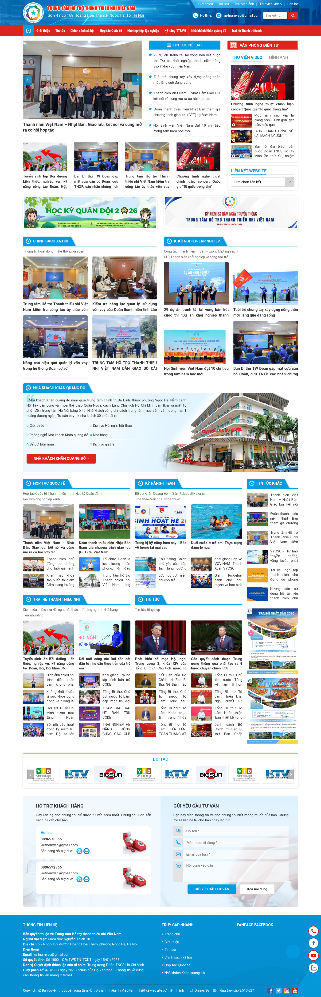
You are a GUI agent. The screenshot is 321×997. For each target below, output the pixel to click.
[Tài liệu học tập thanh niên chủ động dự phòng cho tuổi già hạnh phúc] (257, 575)
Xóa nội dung (257, 889)
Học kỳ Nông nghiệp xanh (41, 499)
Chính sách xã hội (82, 30)
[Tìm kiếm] (293, 15)
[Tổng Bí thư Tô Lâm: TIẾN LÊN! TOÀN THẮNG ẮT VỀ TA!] (145, 730)
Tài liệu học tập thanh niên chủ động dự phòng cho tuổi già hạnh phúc (284, 579)
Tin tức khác (269, 483)
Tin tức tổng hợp (147, 610)
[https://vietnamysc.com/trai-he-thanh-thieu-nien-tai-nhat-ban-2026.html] (272, 641)
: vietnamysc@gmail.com (46, 954)
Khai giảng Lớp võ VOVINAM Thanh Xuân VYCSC (228, 563)
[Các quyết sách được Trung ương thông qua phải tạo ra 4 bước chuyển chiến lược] (216, 637)
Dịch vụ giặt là (103, 444)
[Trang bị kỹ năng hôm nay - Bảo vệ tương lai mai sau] (160, 521)
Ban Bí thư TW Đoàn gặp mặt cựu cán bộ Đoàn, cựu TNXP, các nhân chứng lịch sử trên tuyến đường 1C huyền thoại (96, 186)
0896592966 (51, 867)
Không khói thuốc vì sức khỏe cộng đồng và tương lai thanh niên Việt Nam (60, 701)
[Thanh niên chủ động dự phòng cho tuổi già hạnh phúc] (33, 564)
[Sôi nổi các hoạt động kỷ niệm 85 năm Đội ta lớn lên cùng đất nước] (33, 730)
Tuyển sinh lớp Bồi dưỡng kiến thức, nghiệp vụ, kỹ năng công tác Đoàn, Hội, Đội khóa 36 (48, 663)
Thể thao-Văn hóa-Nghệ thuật (157, 499)
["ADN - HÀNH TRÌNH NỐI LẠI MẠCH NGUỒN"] (241, 136)
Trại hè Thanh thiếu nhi (247, 30)
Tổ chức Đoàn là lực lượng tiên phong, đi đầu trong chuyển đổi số (116, 568)
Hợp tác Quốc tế (111, 30)
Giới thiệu (205, 4)
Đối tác (160, 759)
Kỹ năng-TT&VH (175, 30)
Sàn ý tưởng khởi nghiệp (217, 251)
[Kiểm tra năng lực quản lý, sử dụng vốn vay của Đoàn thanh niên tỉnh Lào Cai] (124, 278)
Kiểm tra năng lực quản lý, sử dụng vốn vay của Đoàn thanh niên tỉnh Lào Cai (124, 309)
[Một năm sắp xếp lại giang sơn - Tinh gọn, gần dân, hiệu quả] (241, 121)
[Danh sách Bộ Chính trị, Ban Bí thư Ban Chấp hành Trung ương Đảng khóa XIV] (201, 730)
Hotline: (206, 15)
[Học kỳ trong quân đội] (90, 212)
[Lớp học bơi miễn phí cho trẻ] (145, 581)
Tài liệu (223, 4)
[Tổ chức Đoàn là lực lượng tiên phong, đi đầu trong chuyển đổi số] (89, 564)
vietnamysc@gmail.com (242, 15)
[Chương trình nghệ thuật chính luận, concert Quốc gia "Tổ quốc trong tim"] (198, 156)
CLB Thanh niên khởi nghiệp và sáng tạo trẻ (196, 257)
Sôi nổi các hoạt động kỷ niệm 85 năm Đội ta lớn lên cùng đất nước (60, 733)
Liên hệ (292, 4)
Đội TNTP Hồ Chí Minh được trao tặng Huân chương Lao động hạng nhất (60, 717)
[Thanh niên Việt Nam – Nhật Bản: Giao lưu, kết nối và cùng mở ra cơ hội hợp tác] (48, 521)
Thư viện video (270, 4)
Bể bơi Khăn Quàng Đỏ (151, 493)
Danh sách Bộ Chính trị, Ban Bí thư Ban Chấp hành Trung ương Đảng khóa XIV (228, 733)
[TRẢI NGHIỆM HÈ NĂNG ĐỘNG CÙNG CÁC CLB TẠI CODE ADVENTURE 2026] (89, 730)
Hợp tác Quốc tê (49, 483)
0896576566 (51, 839)
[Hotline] (313, 931)
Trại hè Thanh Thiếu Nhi (56, 599)
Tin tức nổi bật (187, 45)
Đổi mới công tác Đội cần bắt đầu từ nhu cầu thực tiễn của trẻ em (104, 663)
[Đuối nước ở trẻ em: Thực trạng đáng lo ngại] (216, 521)
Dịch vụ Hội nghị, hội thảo (112, 425)
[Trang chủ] (28, 30)
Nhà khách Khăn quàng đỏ (208, 30)
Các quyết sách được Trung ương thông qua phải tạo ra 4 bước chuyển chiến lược (216, 663)
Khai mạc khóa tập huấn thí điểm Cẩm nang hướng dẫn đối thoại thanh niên (60, 584)
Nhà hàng (100, 435)
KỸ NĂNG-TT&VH (160, 483)
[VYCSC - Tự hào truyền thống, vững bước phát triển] (257, 557)
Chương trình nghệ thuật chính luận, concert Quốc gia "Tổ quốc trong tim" (198, 181)
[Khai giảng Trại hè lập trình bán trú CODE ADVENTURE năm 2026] (89, 680)
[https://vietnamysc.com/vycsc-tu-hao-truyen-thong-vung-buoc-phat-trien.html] (231, 212)
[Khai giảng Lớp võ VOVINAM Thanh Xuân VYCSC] (201, 564)
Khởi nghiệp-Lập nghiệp (197, 241)
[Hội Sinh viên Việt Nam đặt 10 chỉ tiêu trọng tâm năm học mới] (196, 342)
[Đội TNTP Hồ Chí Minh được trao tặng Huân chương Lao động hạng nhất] (33, 713)
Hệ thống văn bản (71, 251)
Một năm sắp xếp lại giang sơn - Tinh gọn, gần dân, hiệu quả (274, 120)
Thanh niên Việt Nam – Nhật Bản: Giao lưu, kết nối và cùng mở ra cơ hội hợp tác (48, 547)
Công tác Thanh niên (179, 251)
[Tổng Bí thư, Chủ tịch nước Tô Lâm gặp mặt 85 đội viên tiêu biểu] (89, 697)
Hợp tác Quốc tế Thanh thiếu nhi (47, 493)
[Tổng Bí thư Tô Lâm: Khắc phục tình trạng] (145, 713)
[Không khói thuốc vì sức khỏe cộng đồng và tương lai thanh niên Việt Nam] (33, 697)
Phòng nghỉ (90, 610)
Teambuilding (33, 615)
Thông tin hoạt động (38, 251)
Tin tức (60, 30)
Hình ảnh (278, 57)
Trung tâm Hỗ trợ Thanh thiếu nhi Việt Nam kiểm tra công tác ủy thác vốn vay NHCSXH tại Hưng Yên (55, 309)
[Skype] (79, 853)
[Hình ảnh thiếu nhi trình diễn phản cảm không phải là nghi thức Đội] (33, 680)
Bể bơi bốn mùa (42, 444)
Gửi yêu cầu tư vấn (212, 889)
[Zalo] (86, 853)
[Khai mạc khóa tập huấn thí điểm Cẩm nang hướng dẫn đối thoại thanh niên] (33, 581)
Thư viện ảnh (244, 4)
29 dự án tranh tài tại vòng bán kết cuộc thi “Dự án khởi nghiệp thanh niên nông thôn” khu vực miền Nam (186, 60)
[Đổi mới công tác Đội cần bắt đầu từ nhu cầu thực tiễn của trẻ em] (104, 637)
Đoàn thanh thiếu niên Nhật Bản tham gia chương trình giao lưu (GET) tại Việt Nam (104, 547)
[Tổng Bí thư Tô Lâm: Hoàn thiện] (201, 713)
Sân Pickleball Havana (188, 493)
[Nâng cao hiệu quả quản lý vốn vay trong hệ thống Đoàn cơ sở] (55, 336)
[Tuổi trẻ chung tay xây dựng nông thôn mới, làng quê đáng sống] (265, 283)
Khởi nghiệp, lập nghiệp (143, 30)
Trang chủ (172, 934)
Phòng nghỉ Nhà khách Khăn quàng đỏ (59, 435)
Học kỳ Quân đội (87, 493)
